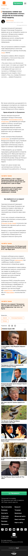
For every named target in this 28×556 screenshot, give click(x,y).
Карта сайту (19, 522)
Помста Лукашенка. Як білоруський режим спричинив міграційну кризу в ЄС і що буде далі (13, 247)
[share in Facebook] (9, 326)
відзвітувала (5, 138)
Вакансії (17, 507)
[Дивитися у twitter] (18, 529)
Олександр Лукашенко (17, 318)
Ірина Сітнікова (10, 20)
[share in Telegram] (15, 326)
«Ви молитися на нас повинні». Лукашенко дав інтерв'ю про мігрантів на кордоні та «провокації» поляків (12, 190)
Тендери (18, 510)
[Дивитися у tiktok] (22, 529)
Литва (9, 223)
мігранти (5, 318)
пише (3, 52)
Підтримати (18, 3)
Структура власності (5, 517)
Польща (4, 223)
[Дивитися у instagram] (6, 529)
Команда (4, 510)
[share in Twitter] (12, 326)
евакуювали (10, 292)
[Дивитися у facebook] (2, 529)
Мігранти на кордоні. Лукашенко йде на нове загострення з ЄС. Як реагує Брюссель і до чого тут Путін (13, 306)
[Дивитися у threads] (25, 529)
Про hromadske (6, 507)
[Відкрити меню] (25, 3)
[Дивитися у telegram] (10, 529)
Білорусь (5, 321)
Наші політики (20, 519)
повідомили (19, 260)
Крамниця (18, 513)
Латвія (14, 223)
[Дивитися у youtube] (14, 529)
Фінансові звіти (20, 516)
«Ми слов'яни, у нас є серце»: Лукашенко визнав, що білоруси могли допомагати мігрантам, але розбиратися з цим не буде (13, 181)
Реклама (4, 521)
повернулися (8, 290)
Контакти (4, 513)
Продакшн (5, 524)
